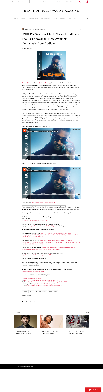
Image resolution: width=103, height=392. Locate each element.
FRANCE (62, 18)
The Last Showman (41, 291)
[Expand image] (51, 65)
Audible (25, 291)
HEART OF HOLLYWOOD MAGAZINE (51, 10)
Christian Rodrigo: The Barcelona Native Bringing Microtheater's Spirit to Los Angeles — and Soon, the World (25, 332)
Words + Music (53, 291)
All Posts (16, 18)
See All (87, 312)
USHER (31, 291)
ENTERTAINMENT (33, 18)
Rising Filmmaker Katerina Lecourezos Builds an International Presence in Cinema (50, 332)
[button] (87, 1)
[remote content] (51, 144)
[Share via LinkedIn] (30, 301)
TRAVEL (55, 18)
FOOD (69, 18)
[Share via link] (34, 301)
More (75, 18)
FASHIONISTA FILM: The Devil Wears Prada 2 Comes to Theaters (77, 332)
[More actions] (80, 29)
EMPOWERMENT (45, 18)
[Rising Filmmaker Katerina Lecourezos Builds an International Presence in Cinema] (51, 321)
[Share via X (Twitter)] (26, 301)
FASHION (23, 18)
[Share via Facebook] (22, 301)
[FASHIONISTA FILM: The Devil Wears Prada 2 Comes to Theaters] (77, 321)
